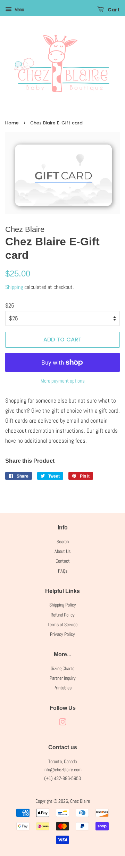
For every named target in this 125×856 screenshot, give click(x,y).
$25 (9, 305)
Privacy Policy (62, 634)
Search (63, 541)
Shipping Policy (62, 605)
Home (12, 123)
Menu (19, 9)
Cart (113, 9)
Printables (62, 688)
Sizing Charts (62, 668)
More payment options (63, 380)
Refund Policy (63, 615)
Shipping (14, 287)
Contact (63, 561)
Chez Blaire (80, 801)
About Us (62, 551)
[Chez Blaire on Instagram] (62, 723)
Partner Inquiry (63, 678)
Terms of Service (62, 624)
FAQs (62, 571)
